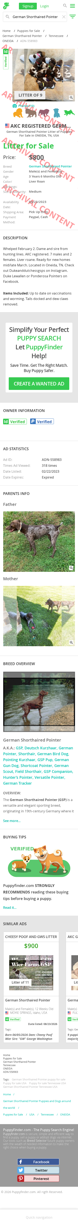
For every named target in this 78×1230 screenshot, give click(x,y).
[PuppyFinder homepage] (6, 6)
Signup (27, 6)
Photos (26, 106)
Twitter (41, 1170)
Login (44, 6)
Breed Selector (37, 1141)
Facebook (41, 1161)
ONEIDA (8, 41)
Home (6, 31)
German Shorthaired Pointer (22, 36)
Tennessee (56, 36)
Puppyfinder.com (14, 1134)
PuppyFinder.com (17, 1129)
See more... (12, 820)
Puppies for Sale (28, 31)
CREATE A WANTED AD (39, 383)
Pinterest (41, 1178)
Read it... (9, 907)
